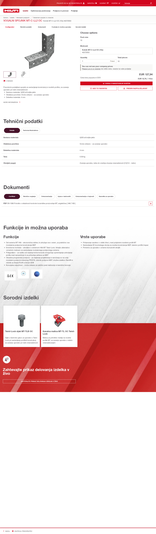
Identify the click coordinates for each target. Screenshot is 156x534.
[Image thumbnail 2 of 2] (23, 74)
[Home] (11, 11)
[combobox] (138, 3)
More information (10, 102)
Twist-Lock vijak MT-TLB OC (19, 331)
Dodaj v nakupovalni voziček (117, 83)
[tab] (10, 27)
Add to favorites (100, 88)
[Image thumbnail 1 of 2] (9, 74)
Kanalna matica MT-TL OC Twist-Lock (59, 332)
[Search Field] (151, 3)
